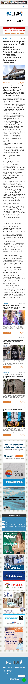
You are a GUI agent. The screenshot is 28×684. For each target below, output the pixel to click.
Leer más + (7, 332)
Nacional (6, 338)
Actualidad (8, 39)
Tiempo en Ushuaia (14, 21)
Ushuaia (5, 303)
